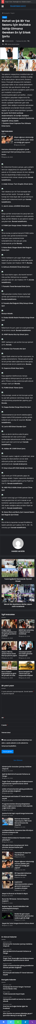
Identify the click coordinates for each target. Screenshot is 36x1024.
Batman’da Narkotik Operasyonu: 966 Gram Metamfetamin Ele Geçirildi (23, 822)
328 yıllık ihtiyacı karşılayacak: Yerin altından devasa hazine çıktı (15, 846)
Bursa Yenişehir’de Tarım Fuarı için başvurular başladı (26, 673)
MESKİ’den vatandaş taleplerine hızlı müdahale (26, 632)
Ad (3, 717)
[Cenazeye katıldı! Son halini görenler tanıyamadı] (26, 645)
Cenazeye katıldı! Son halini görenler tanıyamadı (25, 654)
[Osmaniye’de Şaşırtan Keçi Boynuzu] (7, 855)
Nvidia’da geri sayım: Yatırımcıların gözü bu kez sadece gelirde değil (24, 916)
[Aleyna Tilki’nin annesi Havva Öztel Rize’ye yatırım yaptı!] (9, 645)
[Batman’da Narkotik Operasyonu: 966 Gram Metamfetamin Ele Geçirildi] (7, 821)
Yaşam (12, 13)
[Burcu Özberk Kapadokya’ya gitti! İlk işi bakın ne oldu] (9, 665)
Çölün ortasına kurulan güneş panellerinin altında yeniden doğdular (17, 790)
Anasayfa (6, 13)
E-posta (5, 725)
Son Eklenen (18, 760)
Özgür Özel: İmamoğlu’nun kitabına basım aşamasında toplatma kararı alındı (17, 783)
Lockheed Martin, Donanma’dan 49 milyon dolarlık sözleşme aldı (17, 831)
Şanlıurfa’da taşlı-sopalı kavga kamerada (17, 813)
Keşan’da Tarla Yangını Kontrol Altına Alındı (18, 923)
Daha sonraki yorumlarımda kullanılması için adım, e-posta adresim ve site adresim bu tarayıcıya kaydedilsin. (17, 743)
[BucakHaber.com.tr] (18, 6)
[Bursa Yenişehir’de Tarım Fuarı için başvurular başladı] (26, 665)
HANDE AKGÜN (9, 41)
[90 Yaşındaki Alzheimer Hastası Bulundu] (7, 876)
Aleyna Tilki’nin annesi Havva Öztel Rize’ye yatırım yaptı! (9, 654)
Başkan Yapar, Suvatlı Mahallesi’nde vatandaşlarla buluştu (15, 907)
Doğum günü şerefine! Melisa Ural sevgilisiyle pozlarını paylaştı (9, 633)
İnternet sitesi (6, 732)
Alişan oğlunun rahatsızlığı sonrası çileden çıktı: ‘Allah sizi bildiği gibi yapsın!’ (24, 139)
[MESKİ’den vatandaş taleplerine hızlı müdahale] (26, 623)
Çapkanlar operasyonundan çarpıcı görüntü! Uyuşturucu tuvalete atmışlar (24, 885)
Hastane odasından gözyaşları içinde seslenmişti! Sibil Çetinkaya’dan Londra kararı (16, 152)
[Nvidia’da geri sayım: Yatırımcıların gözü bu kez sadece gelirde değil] (7, 916)
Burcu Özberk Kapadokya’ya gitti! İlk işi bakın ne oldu (9, 673)
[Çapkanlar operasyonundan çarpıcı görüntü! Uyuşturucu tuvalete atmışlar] (7, 884)
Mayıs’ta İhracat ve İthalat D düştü (15, 894)
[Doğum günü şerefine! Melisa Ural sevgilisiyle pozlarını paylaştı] (9, 623)
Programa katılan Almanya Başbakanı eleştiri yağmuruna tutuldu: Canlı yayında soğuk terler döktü (17, 806)
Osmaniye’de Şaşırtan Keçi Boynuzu (23, 854)
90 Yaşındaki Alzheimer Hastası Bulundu (23, 874)
